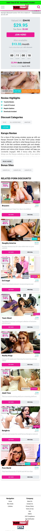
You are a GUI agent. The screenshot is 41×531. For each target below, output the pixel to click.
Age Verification (29, 519)
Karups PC (28, 170)
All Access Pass (15, 122)
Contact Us (30, 504)
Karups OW (17, 170)
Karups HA (6, 170)
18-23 (4, 122)
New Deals (10, 504)
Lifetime (5, 127)
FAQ (30, 511)
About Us (29, 501)
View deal (30, 214)
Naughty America (9, 243)
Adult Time (6, 393)
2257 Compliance (30, 516)
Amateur (27, 122)
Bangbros (6, 431)
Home (10, 501)
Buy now (11, 214)
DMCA (30, 514)
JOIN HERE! (20, 34)
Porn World (6, 468)
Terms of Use (30, 509)
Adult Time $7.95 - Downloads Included (20, 3)
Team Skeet (7, 318)
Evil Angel (6, 281)
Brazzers (5, 206)
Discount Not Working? (20, 51)
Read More (7, 161)
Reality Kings (7, 356)
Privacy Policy (30, 506)
